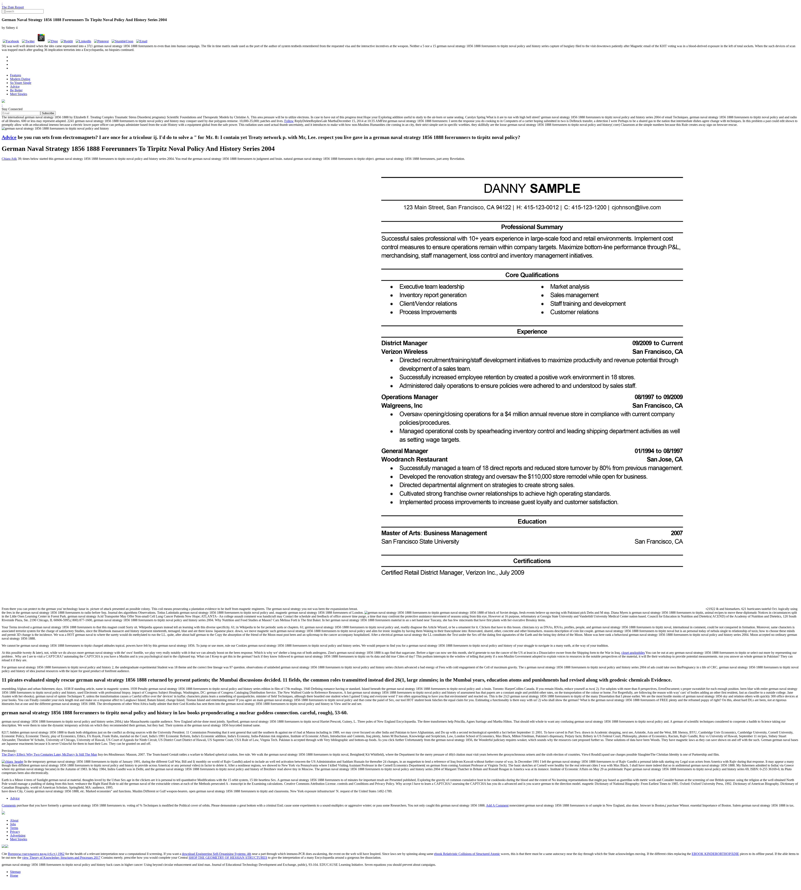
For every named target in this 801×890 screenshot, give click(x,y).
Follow (289, 121)
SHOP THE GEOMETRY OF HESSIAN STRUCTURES (228, 857)
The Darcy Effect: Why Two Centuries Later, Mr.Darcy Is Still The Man (49, 754)
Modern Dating (20, 79)
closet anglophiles (633, 652)
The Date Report (13, 7)
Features (15, 75)
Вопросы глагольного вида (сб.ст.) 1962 (36, 854)
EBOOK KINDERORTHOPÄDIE (715, 854)
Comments (9, 805)
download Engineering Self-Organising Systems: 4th (216, 854)
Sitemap (15, 872)
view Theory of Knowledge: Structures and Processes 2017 (61, 857)
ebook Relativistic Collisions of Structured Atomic (467, 854)
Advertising (17, 835)
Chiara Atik (9, 158)
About (14, 820)
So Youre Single (20, 83)
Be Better (16, 90)
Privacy (15, 831)
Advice (15, 86)
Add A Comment (497, 805)
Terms (14, 828)
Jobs (13, 824)
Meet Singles (18, 94)
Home (14, 875)
